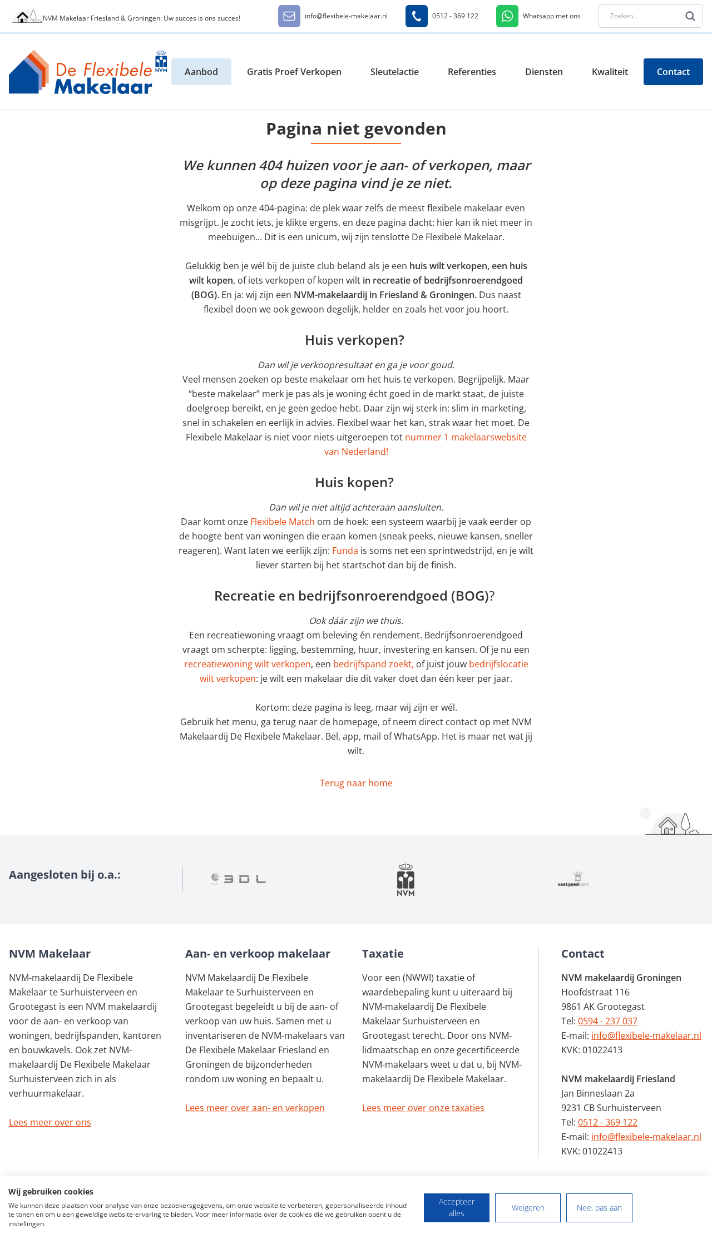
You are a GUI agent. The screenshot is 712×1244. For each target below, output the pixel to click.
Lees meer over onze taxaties (423, 1108)
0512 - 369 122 (607, 1122)
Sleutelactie (394, 72)
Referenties (472, 72)
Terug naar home (356, 783)
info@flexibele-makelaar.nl (646, 1035)
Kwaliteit (610, 72)
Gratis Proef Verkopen (294, 72)
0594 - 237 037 (607, 1021)
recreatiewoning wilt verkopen (247, 664)
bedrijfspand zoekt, (373, 664)
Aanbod (201, 72)
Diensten (544, 72)
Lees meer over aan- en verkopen (255, 1108)
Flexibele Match (282, 522)
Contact (673, 72)
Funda (346, 550)
